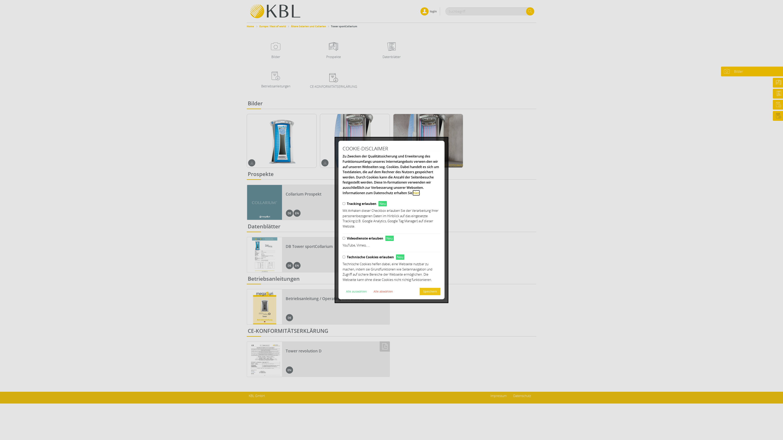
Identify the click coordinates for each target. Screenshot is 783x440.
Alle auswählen (356, 291)
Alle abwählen (383, 291)
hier (416, 193)
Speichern (430, 291)
